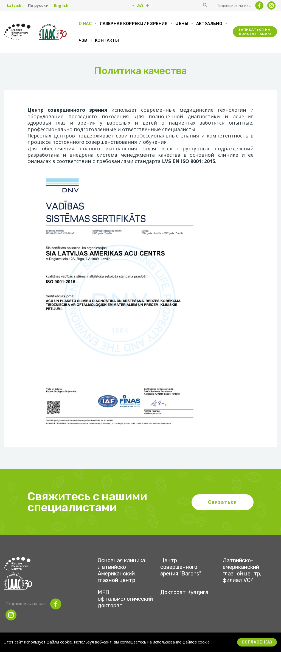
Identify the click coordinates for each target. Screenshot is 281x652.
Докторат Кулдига (184, 592)
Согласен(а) (257, 642)
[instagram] (271, 5)
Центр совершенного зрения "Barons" (180, 567)
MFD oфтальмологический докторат (125, 599)
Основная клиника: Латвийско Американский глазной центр (122, 570)
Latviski (15, 5)
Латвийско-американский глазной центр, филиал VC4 (242, 570)
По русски (38, 5)
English (61, 5)
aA (140, 5)
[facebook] (259, 5)
